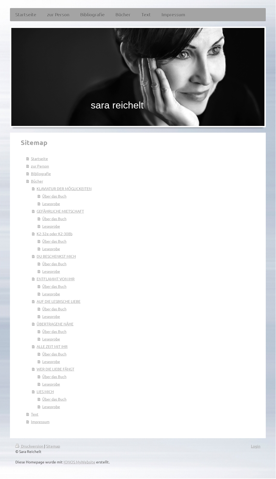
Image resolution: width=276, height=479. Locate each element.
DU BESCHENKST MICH (56, 256)
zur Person (40, 166)
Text (35, 414)
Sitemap (53, 446)
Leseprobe (51, 203)
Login (255, 446)
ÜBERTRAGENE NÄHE (55, 323)
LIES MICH (45, 391)
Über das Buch (54, 196)
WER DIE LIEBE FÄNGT (55, 368)
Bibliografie (41, 173)
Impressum (40, 421)
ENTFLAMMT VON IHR (56, 278)
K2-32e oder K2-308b (54, 233)
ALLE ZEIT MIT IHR (52, 346)
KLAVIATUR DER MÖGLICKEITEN (64, 188)
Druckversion (32, 446)
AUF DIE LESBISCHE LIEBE (59, 301)
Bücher (37, 181)
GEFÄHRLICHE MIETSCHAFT (60, 211)
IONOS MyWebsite (79, 461)
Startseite (39, 158)
